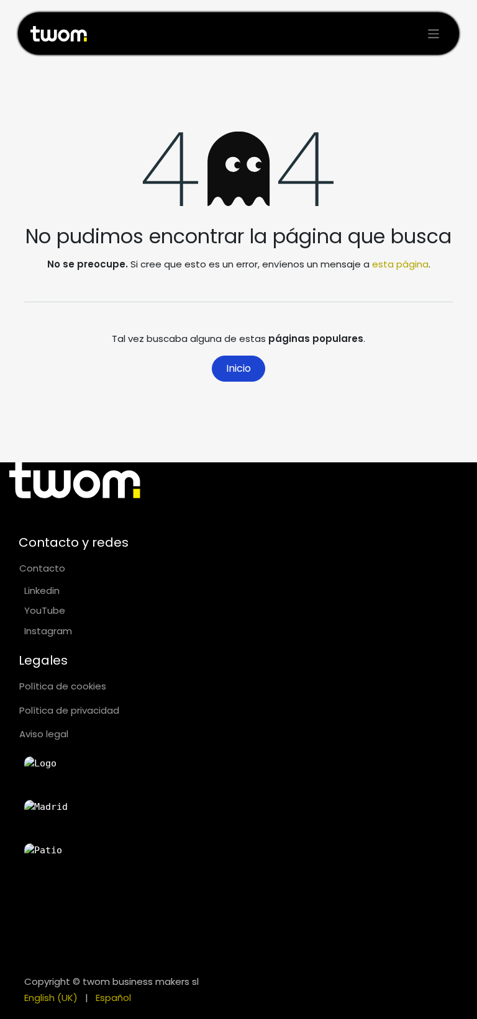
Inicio (238, 368)
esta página (400, 264)
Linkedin (42, 590)
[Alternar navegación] (433, 33)
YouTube (44, 610)
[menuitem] (51, 998)
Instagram (48, 630)
